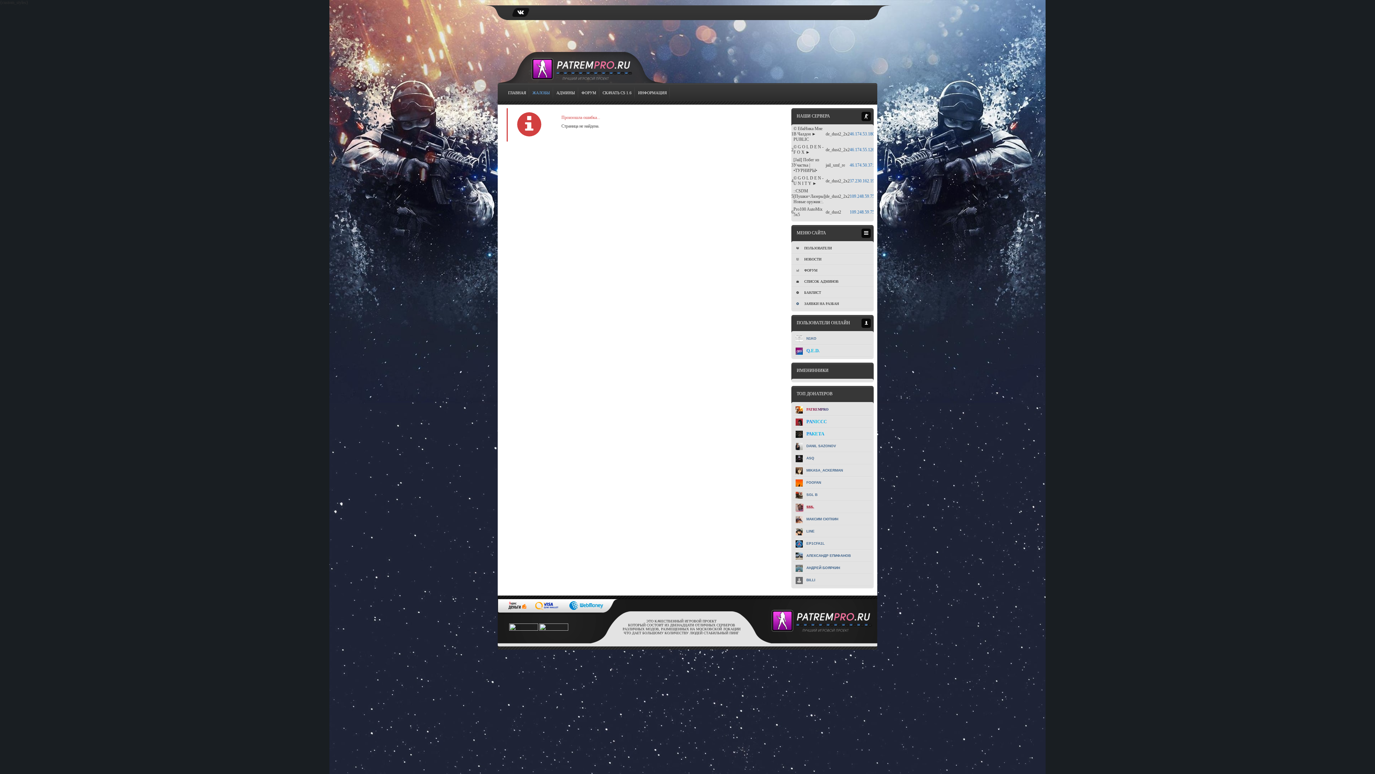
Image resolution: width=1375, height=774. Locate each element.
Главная (517, 93)
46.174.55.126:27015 (868, 149)
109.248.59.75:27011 (868, 212)
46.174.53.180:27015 (868, 134)
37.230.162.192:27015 (869, 180)
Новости (812, 259)
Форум (589, 93)
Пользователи (818, 248)
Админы (565, 93)
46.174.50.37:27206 (867, 165)
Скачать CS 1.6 (617, 93)
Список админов (821, 281)
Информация (652, 93)
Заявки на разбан (821, 304)
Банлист (812, 293)
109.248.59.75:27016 (868, 196)
